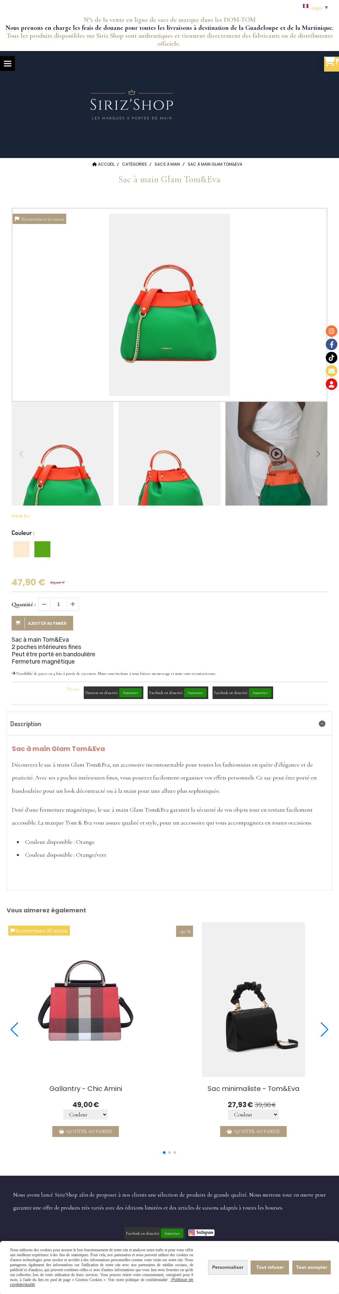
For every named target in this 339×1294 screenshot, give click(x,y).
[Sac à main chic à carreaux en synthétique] (85, 999)
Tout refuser (270, 1267)
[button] (318, 454)
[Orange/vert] (42, 549)
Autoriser (130, 692)
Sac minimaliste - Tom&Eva (254, 1088)
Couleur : (23, 532)
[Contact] (331, 371)
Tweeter (72, 689)
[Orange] (21, 549)
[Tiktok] (331, 357)
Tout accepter (311, 1267)
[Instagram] (331, 331)
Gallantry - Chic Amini (85, 1088)
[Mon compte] (331, 384)
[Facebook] (331, 344)
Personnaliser (227, 1267)
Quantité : (24, 604)
